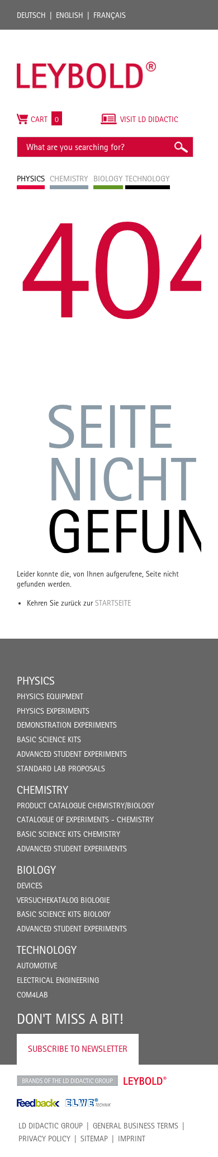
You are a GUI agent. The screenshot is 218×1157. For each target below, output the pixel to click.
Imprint (131, 1138)
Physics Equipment (50, 696)
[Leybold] (87, 35)
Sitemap (94, 1138)
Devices (29, 885)
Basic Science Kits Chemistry (68, 834)
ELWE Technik (88, 1102)
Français (109, 15)
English (69, 15)
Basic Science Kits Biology (64, 914)
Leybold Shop (145, 1080)
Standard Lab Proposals (61, 768)
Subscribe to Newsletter (77, 1048)
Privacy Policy (44, 1138)
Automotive (37, 965)
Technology (47, 950)
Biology (36, 870)
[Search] (180, 146)
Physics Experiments (53, 710)
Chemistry (42, 790)
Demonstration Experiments (67, 724)
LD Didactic (67, 1080)
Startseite (113, 602)
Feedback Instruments (38, 1102)
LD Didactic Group (50, 1125)
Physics (36, 680)
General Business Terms (135, 1125)
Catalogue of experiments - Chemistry (85, 819)
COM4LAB (32, 994)
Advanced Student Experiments (72, 754)
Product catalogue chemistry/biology (85, 805)
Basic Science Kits (49, 739)
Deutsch (31, 15)
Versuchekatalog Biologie (63, 900)
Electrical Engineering (58, 980)
